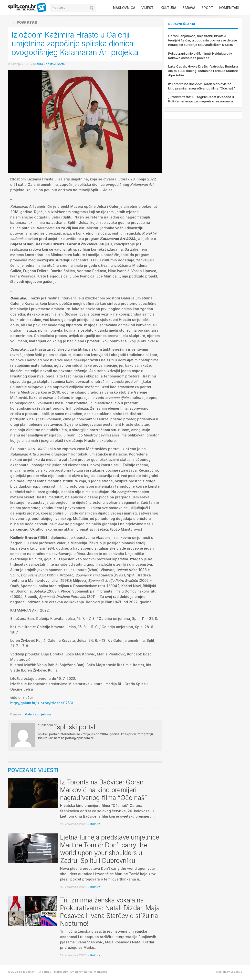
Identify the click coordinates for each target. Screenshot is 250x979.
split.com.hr (27, 8)
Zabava (188, 8)
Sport (207, 8)
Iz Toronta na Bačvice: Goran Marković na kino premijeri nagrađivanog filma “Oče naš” (103, 789)
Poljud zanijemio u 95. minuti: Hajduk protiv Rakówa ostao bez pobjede (200, 55)
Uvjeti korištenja (81, 971)
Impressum (60, 971)
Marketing (100, 971)
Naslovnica (124, 8)
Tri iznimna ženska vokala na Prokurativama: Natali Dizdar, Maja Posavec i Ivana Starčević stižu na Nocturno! (110, 911)
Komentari (229, 8)
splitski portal (55, 64)
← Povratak (24, 22)
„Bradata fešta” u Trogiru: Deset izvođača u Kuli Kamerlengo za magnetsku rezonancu (201, 99)
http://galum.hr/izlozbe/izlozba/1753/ (41, 703)
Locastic (236, 971)
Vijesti (148, 8)
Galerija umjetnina (38, 714)
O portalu (45, 971)
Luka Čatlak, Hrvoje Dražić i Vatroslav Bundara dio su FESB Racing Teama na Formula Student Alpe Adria (203, 70)
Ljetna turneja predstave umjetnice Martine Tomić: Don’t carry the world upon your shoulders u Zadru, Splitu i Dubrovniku (109, 848)
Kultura (168, 8)
